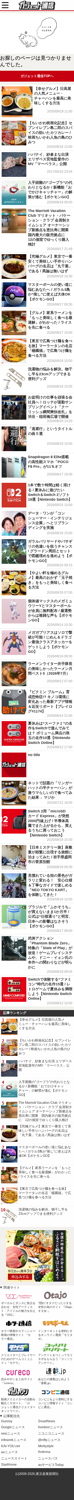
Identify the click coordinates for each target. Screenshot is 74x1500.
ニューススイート (14, 1458)
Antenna (44, 1452)
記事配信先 (11, 1416)
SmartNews (46, 1421)
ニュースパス (48, 1458)
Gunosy (6, 1421)
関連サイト (11, 1287)
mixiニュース (10, 1433)
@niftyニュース (49, 1440)
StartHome (9, 1464)
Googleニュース (13, 1427)
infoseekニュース (14, 1440)
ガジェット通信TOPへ (37, 76)
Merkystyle (46, 1446)
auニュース (9, 1452)
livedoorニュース (50, 1427)
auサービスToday (51, 1464)
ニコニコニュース (51, 1433)
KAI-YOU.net (10, 1446)
